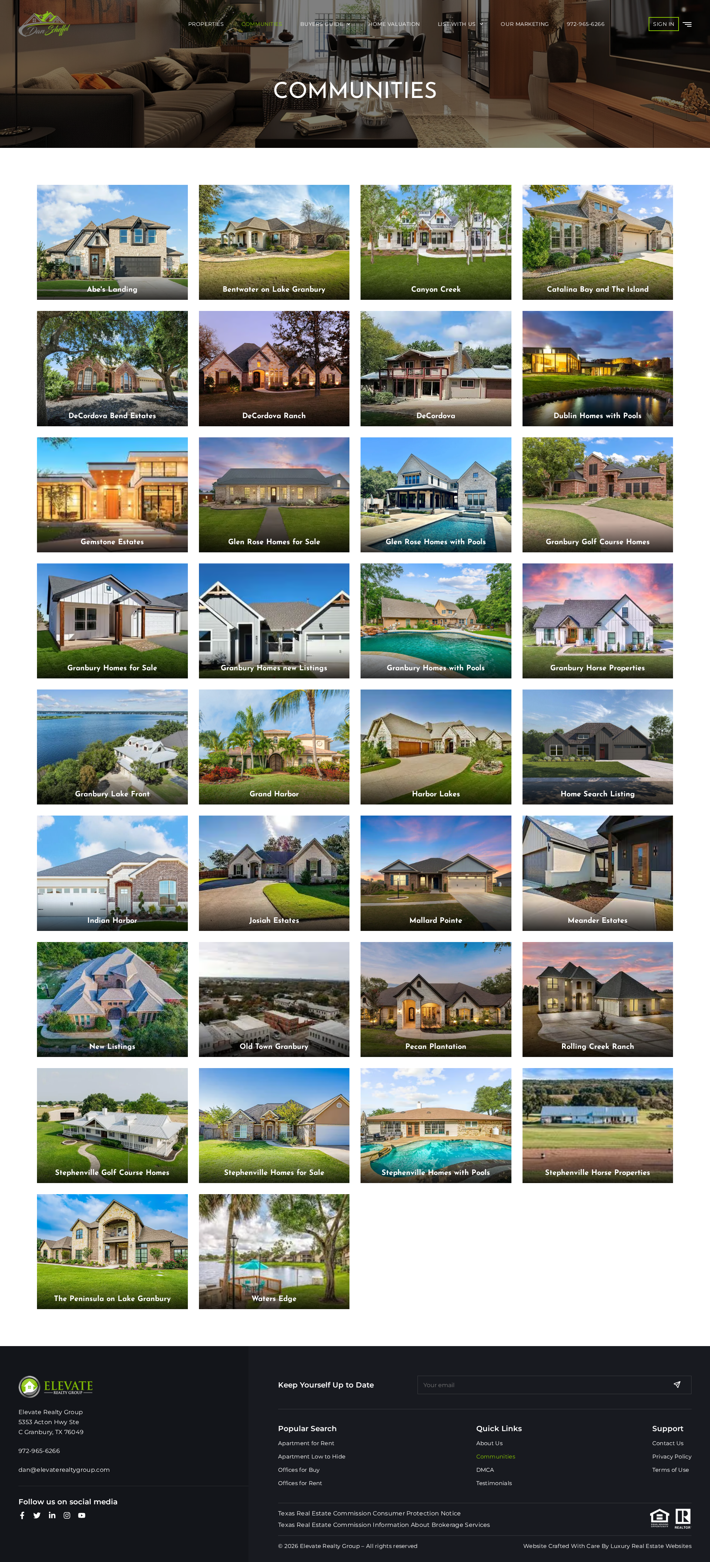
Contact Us (668, 1443)
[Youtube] (81, 1515)
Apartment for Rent (306, 1443)
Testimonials (494, 1483)
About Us (489, 1443)
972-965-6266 (586, 24)
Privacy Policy (672, 1456)
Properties (206, 24)
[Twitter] (37, 1515)
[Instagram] (67, 1515)
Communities (261, 24)
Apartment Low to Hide (311, 1456)
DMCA (485, 1469)
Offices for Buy (299, 1469)
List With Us (457, 24)
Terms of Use (670, 1469)
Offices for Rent (300, 1483)
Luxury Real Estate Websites (651, 1545)
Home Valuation (394, 24)
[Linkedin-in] (52, 1515)
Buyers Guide (322, 24)
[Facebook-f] (22, 1515)
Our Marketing (525, 24)
